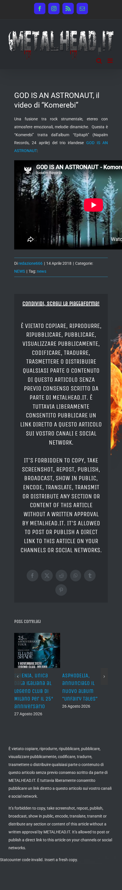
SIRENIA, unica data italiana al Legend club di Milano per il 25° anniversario (33, 691)
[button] (17, 674)
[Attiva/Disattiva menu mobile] (110, 61)
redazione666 (30, 263)
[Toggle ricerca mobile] (99, 61)
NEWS (19, 271)
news (41, 271)
